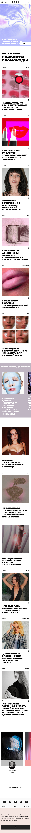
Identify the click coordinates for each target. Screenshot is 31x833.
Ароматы (4, 215)
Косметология (25, 265)
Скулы (27, 425)
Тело (28, 313)
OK (15, 827)
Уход (3, 265)
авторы (15, 806)
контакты (4, 806)
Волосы (4, 522)
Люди (3, 668)
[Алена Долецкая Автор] (12, 749)
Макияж (4, 67)
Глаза (27, 67)
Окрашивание (25, 618)
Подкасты (13, 56)
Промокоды (15, 60)
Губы (28, 115)
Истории (27, 668)
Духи (28, 215)
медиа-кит (26, 806)
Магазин (11, 53)
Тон (28, 165)
